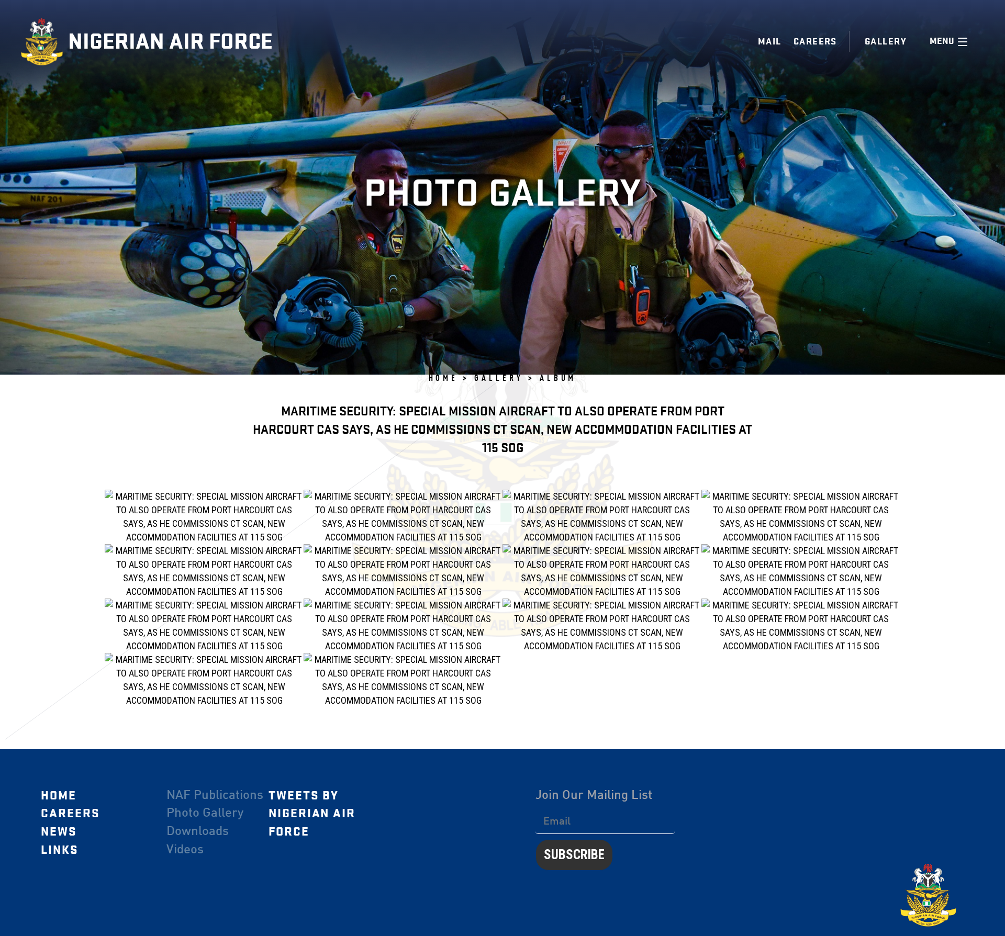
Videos (185, 850)
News (59, 832)
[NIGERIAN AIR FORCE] (44, 41)
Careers (815, 42)
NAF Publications (214, 796)
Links (60, 850)
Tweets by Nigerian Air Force (312, 814)
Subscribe (574, 854)
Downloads (197, 832)
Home (58, 796)
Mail (769, 42)
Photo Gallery (204, 813)
